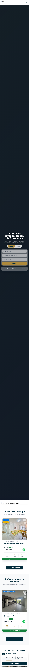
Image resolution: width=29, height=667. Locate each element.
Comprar (11, 246)
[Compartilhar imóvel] (25, 523)
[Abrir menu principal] (26, 2)
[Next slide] (24, 529)
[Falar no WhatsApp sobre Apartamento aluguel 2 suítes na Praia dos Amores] (23, 621)
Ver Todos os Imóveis (14, 567)
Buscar (15, 263)
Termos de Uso (9, 660)
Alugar (18, 246)
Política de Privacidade (18, 658)
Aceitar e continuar (14, 663)
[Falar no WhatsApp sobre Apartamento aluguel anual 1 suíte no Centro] (23, 549)
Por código (15, 268)
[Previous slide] (2, 540)
